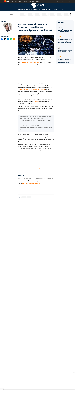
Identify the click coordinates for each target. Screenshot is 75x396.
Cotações (35, 9)
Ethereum (60, 9)
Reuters (37, 101)
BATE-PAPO (64, 1)
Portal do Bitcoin (37, 5)
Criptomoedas (21, 21)
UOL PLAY (33, 1)
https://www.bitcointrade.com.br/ (31, 183)
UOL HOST (20, 1)
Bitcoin (55, 9)
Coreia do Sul (24, 197)
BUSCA (58, 1)
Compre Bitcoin (21, 9)
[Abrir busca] (67, 10)
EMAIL (70, 1)
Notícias (28, 9)
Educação (48, 9)
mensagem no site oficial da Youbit (30, 62)
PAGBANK (25, 1)
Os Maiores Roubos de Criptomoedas (36, 168)
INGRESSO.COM (14, 1)
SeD (8, 33)
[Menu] (70, 10)
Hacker (29, 197)
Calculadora (42, 9)
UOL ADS (38, 1)
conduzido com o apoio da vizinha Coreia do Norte (31, 89)
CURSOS (29, 1)
